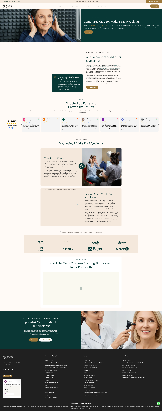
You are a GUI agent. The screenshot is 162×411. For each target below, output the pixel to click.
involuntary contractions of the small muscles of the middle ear (103, 65)
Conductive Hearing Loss (51, 370)
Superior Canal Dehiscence (51, 387)
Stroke (46, 385)
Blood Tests (87, 370)
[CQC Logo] (8, 382)
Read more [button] (45, 129)
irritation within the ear (92, 77)
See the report (8, 393)
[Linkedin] (10, 376)
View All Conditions (49, 360)
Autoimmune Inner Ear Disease (52, 362)
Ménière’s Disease (49, 375)
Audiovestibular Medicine (128, 365)
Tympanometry (87, 390)
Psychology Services (127, 375)
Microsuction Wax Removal (129, 372)
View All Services (126, 360)
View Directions (6, 364)
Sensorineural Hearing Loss (51, 382)
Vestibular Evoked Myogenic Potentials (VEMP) (95, 392)
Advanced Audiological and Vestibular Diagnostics (135, 362)
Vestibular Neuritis (49, 395)
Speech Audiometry (89, 385)
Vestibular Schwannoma (51, 397)
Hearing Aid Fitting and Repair (129, 367)
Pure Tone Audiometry (89, 382)
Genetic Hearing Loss (50, 372)
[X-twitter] (7, 376)
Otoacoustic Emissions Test (91, 380)
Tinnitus (47, 390)
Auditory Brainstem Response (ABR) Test (94, 362)
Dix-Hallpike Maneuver (89, 375)
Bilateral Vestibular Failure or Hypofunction (55, 367)
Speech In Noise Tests (89, 387)
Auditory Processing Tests (90, 365)
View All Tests (87, 360)
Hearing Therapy (126, 370)
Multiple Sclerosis (49, 377)
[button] (154, 1)
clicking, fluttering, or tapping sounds (98, 25)
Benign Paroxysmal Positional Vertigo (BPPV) (56, 365)
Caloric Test (87, 372)
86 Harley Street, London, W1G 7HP (12, 1)
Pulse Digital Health (48, 406)
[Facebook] (4, 376)
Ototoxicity (47, 380)
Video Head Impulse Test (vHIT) (91, 395)
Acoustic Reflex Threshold (90, 367)
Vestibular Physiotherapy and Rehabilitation (133, 377)
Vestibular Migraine (49, 392)
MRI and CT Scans (88, 377)
